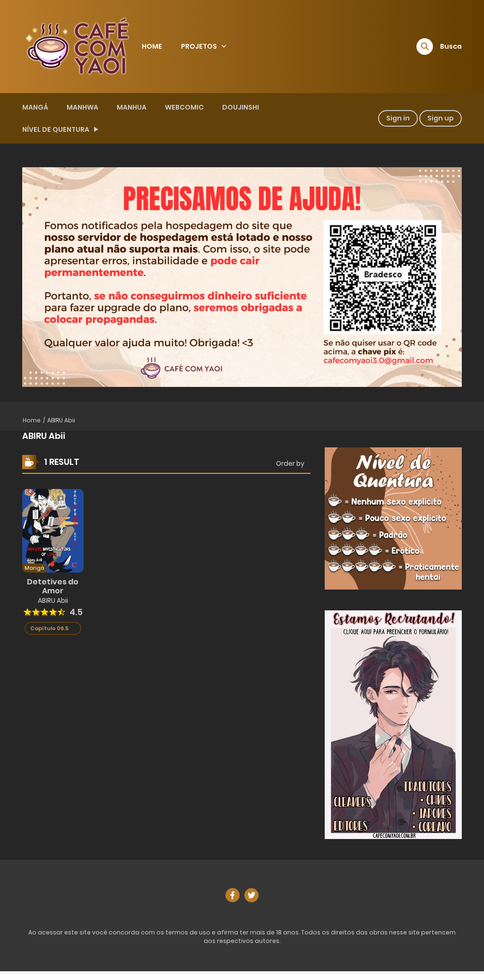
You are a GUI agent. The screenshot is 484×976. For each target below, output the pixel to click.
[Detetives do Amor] (53, 530)
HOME (152, 46)
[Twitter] (251, 895)
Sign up (440, 118)
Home (32, 420)
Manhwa (82, 107)
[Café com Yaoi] (77, 46)
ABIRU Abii (61, 420)
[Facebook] (232, 895)
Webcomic (184, 107)
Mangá (35, 107)
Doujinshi (240, 107)
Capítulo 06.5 (49, 628)
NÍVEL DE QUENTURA (55, 129)
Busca (451, 46)
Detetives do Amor (52, 586)
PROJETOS (199, 46)
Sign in (398, 118)
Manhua (132, 107)
